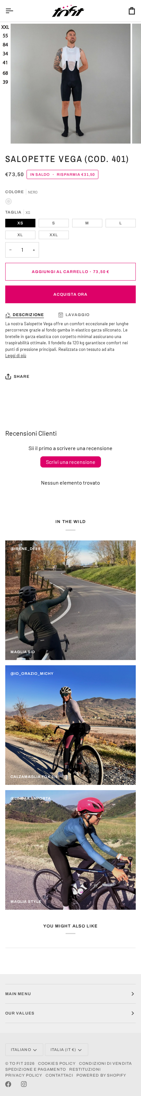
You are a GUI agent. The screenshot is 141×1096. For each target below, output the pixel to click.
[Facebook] (8, 1084)
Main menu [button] (18, 994)
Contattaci (59, 1075)
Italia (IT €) (63, 1049)
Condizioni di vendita (105, 1063)
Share (22, 376)
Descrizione (28, 314)
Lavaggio (78, 314)
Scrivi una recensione (70, 462)
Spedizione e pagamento (35, 1069)
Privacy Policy (23, 1075)
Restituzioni (85, 1069)
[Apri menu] (15, 11)
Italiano (21, 1049)
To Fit (16, 1063)
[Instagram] (24, 1084)
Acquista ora (70, 294)
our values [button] (19, 1013)
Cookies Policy (57, 1063)
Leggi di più (15, 355)
